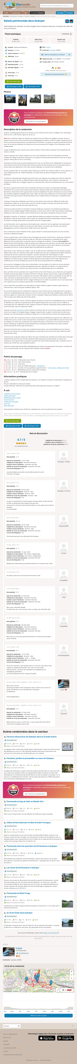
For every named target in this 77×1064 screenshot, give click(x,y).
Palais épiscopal (9, 406)
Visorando (6, 16)
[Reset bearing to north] (71, 978)
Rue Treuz (7, 404)
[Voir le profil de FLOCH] (9, 951)
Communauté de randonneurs (12, 1055)
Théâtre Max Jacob (9, 396)
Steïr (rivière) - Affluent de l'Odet (58, 368)
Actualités (6, 1044)
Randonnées (16, 13)
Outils (6, 13)
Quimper (53, 50)
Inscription (60, 13)
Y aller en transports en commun (54, 54)
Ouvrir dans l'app (14, 81)
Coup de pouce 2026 (9, 1048)
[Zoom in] (71, 971)
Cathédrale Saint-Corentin (12, 394)
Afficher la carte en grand (38, 1015)
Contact (5, 1051)
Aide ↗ (26, 13)
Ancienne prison (9, 400)
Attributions (16, 991)
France (48, 47)
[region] (38, 980)
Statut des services (32, 1060)
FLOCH (19, 948)
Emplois (5, 1041)
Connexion (69, 13)
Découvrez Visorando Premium (54, 74)
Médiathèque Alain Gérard (12, 398)
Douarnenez (20, 310)
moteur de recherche (50, 933)
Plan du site (7, 1037)
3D (68, 990)
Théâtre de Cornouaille (11, 402)
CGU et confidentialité (10, 1034)
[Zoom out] (71, 975)
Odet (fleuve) (41, 366)
